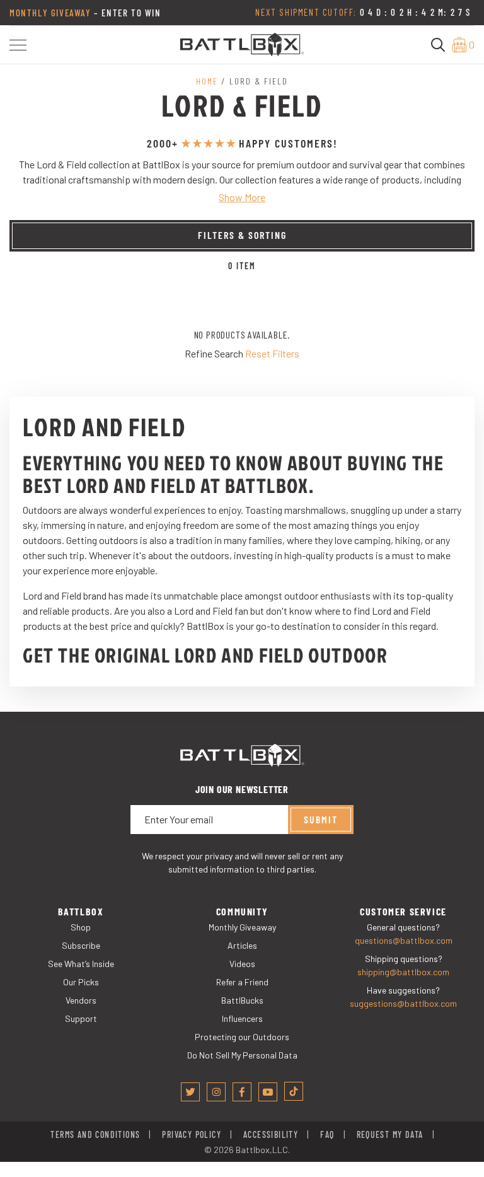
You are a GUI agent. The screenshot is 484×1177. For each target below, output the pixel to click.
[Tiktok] (293, 1091)
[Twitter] (190, 1091)
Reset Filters (272, 353)
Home (207, 81)
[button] (17, 45)
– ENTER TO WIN (85, 12)
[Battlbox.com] (242, 43)
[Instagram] (216, 1091)
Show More (242, 197)
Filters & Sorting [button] (242, 235)
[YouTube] (267, 1091)
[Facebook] (242, 1091)
